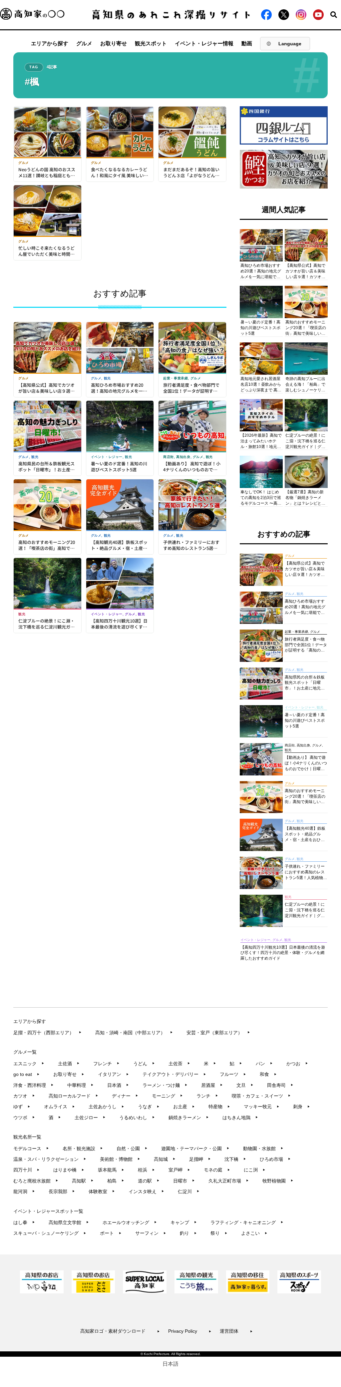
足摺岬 (200, 1159)
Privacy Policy (189, 1331)
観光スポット (151, 43)
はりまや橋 (68, 1169)
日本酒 (118, 1085)
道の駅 (149, 1180)
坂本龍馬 (111, 1169)
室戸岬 (179, 1169)
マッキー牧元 (261, 1106)
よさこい (254, 1233)
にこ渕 (254, 1169)
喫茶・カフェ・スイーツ (261, 1096)
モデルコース (31, 1148)
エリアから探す (49, 43)
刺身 (301, 1106)
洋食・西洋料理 (33, 1085)
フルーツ (233, 1074)
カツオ (24, 1096)
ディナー (125, 1096)
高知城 (164, 1159)
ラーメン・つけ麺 (165, 1085)
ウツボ (24, 1117)
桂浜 (146, 1169)
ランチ (207, 1096)
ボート (111, 1233)
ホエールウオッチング (130, 1222)
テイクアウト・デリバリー (174, 1074)
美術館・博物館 (120, 1159)
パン (264, 1063)
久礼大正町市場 (228, 1180)
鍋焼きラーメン (189, 1117)
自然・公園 (132, 1148)
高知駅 (83, 1180)
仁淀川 (188, 1191)
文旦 (244, 1085)
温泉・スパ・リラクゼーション (49, 1159)
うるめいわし (137, 1117)
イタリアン (113, 1074)
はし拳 (24, 1222)
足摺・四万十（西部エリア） (47, 1032)
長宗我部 (62, 1191)
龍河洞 (24, 1191)
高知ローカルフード (73, 1096)
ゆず (21, 1106)
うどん (144, 1063)
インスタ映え (146, 1191)
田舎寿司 (280, 1085)
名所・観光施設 (83, 1148)
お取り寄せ (113, 43)
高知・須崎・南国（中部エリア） (134, 1032)
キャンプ (183, 1222)
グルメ (84, 43)
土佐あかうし (106, 1106)
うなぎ (149, 1106)
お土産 (184, 1106)
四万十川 (26, 1169)
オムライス (59, 1106)
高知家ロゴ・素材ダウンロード (120, 1331)
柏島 (115, 1180)
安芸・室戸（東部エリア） (218, 1032)
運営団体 (236, 1331)
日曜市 (184, 1180)
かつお (297, 1063)
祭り (218, 1233)
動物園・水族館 (263, 1148)
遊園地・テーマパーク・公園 (195, 1148)
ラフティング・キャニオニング (246, 1222)
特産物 (219, 1106)
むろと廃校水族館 (35, 1180)
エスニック (28, 1063)
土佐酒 (69, 1063)
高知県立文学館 (69, 1222)
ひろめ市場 (275, 1159)
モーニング (167, 1096)
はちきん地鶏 (240, 1117)
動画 (246, 43)
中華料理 (80, 1085)
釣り (188, 1233)
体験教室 (102, 1191)
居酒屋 (212, 1085)
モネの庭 (217, 1169)
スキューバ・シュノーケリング (49, 1233)
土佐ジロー (90, 1117)
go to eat (26, 1074)
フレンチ (106, 1063)
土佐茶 (179, 1063)
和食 (268, 1074)
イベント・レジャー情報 (204, 43)
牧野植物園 (277, 1180)
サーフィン (150, 1233)
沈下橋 (235, 1159)
